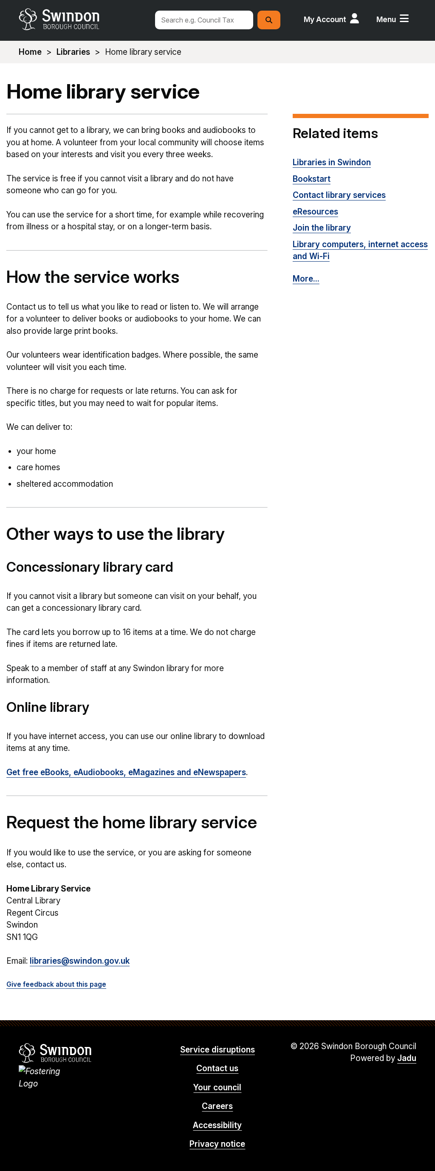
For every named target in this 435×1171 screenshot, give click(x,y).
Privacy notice (217, 1144)
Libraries (73, 52)
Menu (386, 19)
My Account (325, 19)
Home (30, 52)
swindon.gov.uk (83, 19)
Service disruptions (217, 1050)
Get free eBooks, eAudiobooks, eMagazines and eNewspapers (126, 772)
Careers (217, 1106)
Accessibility (217, 1125)
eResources (315, 212)
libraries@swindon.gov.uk (80, 961)
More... (306, 279)
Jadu (406, 1058)
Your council (217, 1087)
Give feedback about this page (56, 984)
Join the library (322, 228)
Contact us (217, 1068)
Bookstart (311, 179)
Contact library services (339, 195)
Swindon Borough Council (55, 1053)
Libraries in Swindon (332, 162)
